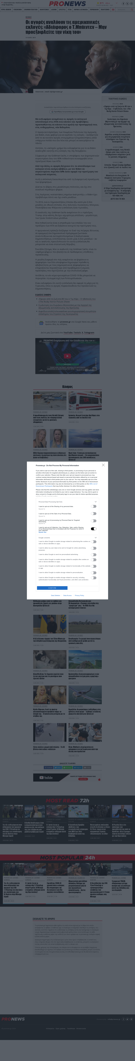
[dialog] (67, 530)
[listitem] (67, 502)
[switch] (93, 506)
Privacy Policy (79, 595)
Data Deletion (55, 595)
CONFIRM (52, 588)
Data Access (67, 595)
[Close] (104, 466)
